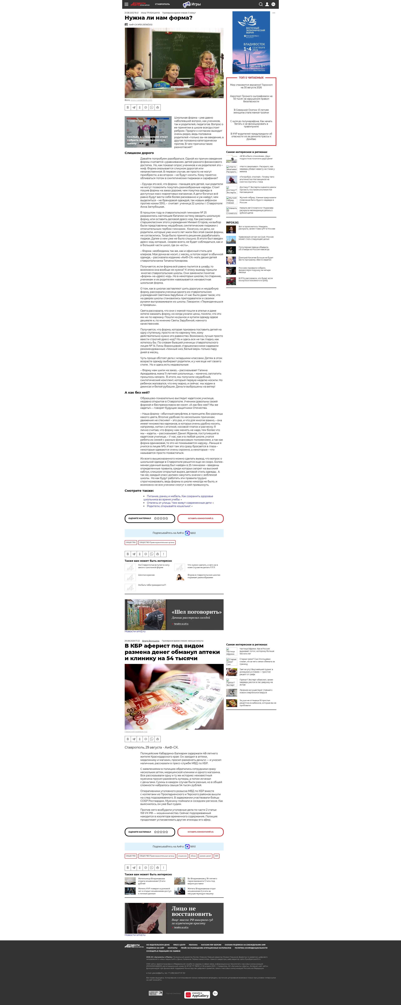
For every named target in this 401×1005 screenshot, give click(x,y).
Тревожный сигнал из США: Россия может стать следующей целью (256, 238)
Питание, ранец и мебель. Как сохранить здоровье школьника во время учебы (178, 498)
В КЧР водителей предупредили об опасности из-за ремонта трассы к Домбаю (251, 137)
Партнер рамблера (173, 993)
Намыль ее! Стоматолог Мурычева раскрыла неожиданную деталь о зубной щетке (256, 210)
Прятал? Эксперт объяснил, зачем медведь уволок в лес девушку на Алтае (256, 682)
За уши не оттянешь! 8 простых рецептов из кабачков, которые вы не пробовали (258, 703)
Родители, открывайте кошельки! (168, 506)
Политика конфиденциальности (251, 948)
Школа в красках (146, 575)
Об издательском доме (158, 945)
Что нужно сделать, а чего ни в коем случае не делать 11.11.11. (203, 566)
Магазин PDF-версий (211, 945)
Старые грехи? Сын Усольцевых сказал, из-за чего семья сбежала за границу (257, 661)
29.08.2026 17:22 (132, 641)
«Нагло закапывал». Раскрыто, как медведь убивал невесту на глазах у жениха (257, 169)
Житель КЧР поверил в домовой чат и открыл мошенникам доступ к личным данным (154, 891)
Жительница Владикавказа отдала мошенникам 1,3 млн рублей (151, 881)
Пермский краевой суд (136, 731)
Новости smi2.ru (135, 631)
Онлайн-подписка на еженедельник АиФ (245, 945)
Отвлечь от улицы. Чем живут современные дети (179, 502)
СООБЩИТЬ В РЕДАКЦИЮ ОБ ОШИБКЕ (163, 951)
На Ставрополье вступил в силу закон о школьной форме (153, 566)
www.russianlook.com (141, 100)
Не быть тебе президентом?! (152, 585)
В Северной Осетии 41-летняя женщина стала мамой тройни (251, 111)
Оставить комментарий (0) (201, 832)
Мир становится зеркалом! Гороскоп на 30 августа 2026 (251, 86)
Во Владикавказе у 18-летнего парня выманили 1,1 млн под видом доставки (202, 881)
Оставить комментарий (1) (200, 518)
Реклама (193, 945)
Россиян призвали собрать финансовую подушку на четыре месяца (255, 270)
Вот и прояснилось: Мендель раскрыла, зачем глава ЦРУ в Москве (257, 227)
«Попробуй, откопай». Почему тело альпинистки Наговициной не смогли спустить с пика (257, 179)
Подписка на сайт (155, 948)
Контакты (172, 948)
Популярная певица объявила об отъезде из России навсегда (254, 248)
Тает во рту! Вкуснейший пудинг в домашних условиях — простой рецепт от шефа (256, 672)
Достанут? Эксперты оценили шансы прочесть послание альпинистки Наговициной (258, 189)
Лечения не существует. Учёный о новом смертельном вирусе (256, 691)
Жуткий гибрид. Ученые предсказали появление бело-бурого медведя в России (258, 200)
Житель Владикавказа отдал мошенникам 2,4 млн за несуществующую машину (202, 891)
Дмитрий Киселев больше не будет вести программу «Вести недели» (256, 259)
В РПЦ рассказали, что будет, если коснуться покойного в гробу (256, 279)
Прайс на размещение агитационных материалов (206, 948)
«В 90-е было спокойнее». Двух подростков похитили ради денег (256, 157)
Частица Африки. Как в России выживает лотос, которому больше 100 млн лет (257, 651)
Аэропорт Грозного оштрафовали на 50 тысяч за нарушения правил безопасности (251, 99)
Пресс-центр (179, 945)
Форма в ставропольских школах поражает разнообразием (204, 576)
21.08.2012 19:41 (131, 13)
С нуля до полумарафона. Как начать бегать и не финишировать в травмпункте (251, 124)
